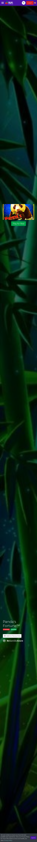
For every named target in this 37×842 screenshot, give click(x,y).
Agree (33, 838)
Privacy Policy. (8, 840)
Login (30, 3)
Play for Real (18, 223)
